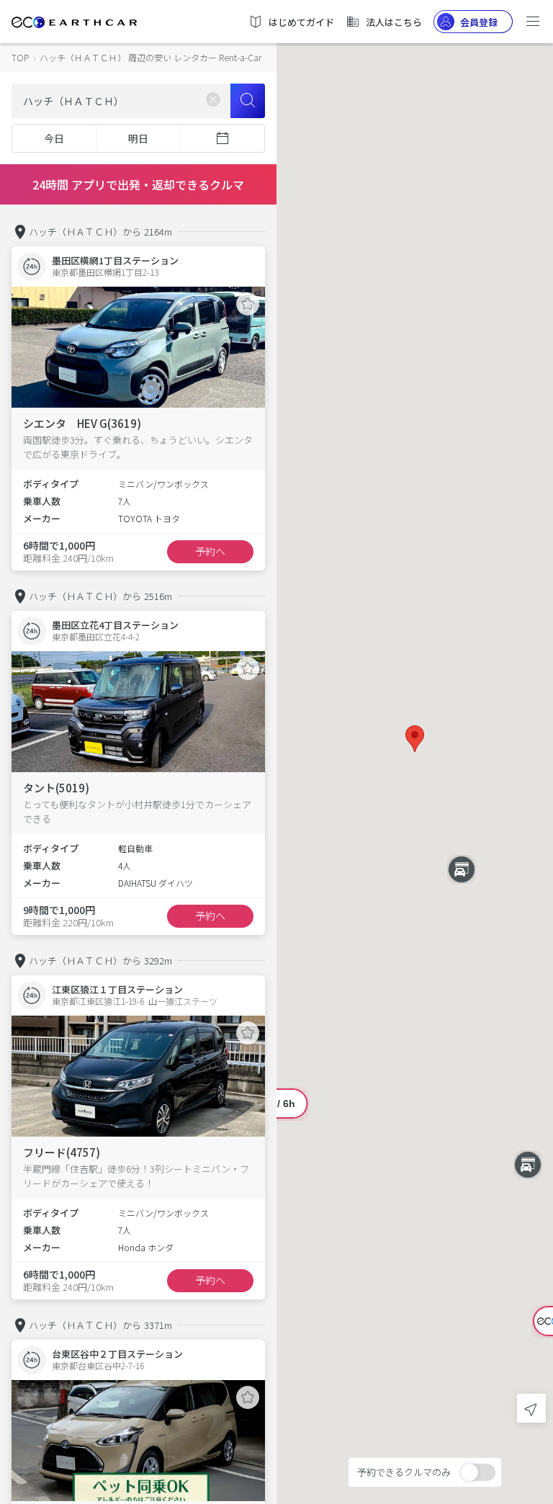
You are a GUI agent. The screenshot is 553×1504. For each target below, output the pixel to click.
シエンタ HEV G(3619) (82, 423)
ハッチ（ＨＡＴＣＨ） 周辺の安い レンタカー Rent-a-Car (150, 57)
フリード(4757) (61, 1152)
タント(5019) (56, 787)
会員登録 (479, 22)
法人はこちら (394, 22)
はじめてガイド (301, 22)
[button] (415, 739)
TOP (20, 57)
